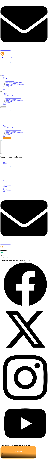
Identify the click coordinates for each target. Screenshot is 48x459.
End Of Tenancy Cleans (10, 79)
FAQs (4, 89)
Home (4, 77)
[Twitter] (25, 351)
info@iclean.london (5, 244)
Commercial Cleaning (10, 81)
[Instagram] (25, 402)
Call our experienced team (7, 57)
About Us (5, 87)
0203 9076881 (3, 60)
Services (4, 78)
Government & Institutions (11, 83)
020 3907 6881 (3, 250)
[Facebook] (25, 306)
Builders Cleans (9, 85)
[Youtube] (25, 443)
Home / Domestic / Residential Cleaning (13, 82)
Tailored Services (6, 86)
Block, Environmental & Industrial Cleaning (14, 84)
